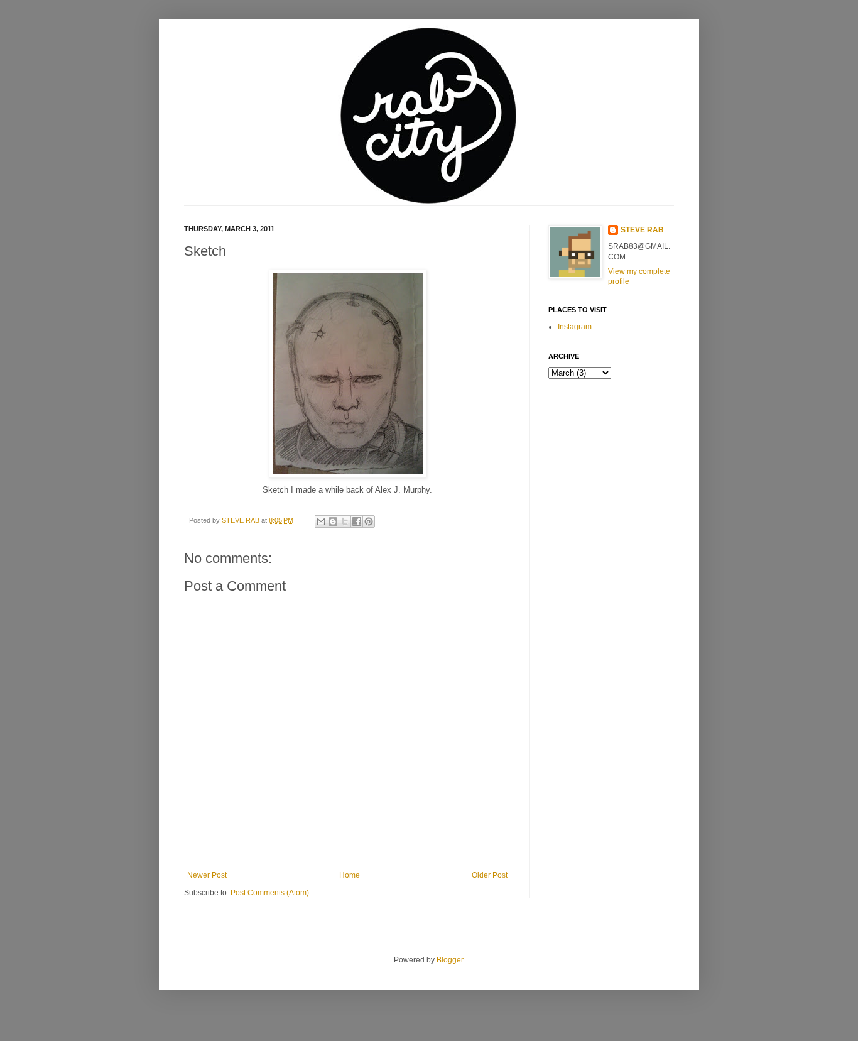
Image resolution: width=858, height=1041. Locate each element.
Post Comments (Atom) (270, 892)
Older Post (490, 875)
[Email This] (321, 521)
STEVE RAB (241, 520)
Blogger (450, 960)
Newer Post (207, 875)
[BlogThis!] (333, 521)
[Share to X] (345, 521)
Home (349, 875)
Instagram (575, 326)
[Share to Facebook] (356, 521)
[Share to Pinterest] (368, 521)
